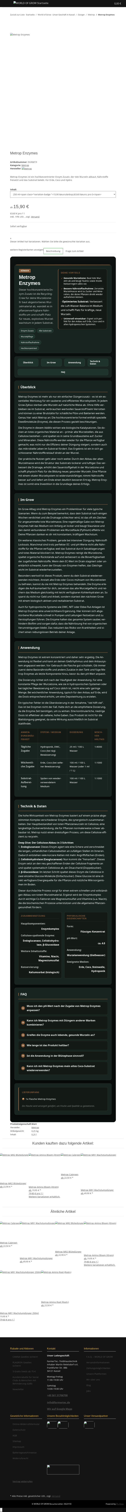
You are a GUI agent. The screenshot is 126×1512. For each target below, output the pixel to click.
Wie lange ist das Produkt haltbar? (48, 1045)
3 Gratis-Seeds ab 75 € (24, 1371)
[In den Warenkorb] (12, 31)
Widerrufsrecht (20, 1458)
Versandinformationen (98, 1362)
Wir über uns (93, 1379)
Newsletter (18, 1389)
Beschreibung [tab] (53, 251)
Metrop (25, 165)
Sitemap (17, 1441)
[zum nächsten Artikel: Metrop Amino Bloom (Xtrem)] (18, 21)
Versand (35, 216)
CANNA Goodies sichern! (25, 1356)
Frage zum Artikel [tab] (75, 251)
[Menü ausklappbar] (6, 3)
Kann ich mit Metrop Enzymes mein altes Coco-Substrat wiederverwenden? (61, 1068)
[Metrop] (27, 168)
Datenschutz (19, 1429)
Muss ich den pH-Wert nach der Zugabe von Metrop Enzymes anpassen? (63, 1008)
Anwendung (74, 362)
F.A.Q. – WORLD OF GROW (99, 1356)
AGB (15, 1435)
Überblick (28, 362)
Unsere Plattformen (96, 1373)
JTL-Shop (120, 1504)
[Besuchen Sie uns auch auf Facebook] (12, 1486)
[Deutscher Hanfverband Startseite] (63, 1469)
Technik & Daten (95, 362)
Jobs (88, 1391)
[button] (100, 3)
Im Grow (51, 362)
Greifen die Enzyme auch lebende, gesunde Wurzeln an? (61, 1035)
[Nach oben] (1, 1510)
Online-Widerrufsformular (26, 1424)
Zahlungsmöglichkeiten (98, 1368)
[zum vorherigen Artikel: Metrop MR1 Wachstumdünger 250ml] (12, 21)
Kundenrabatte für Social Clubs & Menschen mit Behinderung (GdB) (26, 1380)
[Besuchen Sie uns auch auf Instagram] (12, 1490)
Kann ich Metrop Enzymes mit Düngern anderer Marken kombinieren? (61, 1022)
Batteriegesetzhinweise (25, 1452)
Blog (88, 1385)
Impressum (18, 1446)
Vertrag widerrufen (23, 1481)
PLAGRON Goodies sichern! (22, 1364)
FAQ (63, 372)
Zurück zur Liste (17, 14)
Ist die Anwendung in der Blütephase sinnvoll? (55, 1055)
